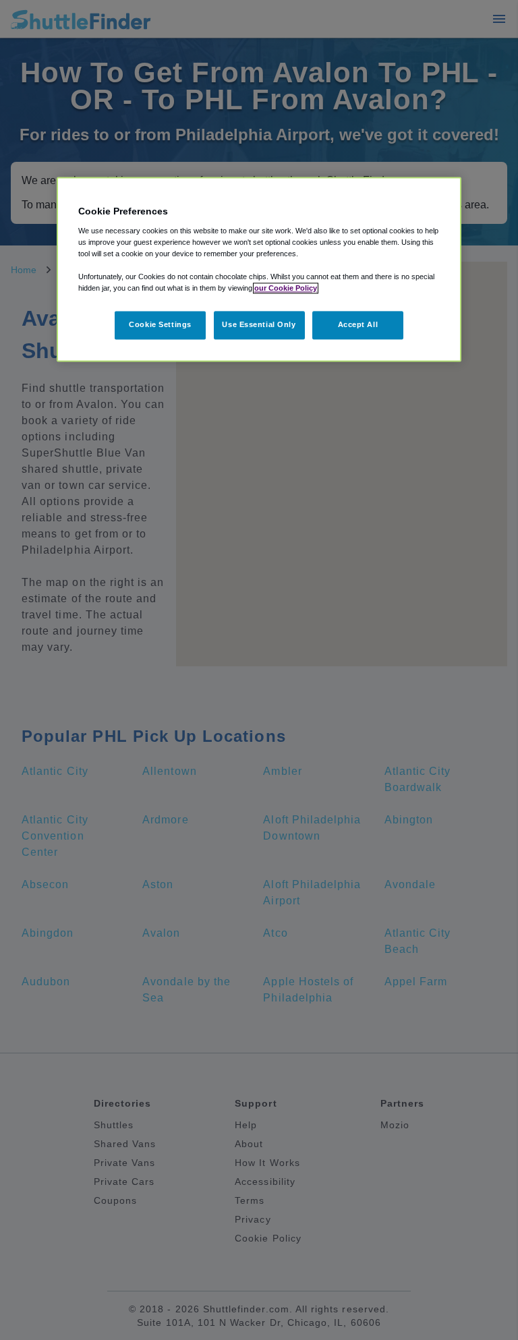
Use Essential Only (258, 324)
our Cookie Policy (285, 288)
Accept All (358, 324)
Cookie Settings (160, 324)
